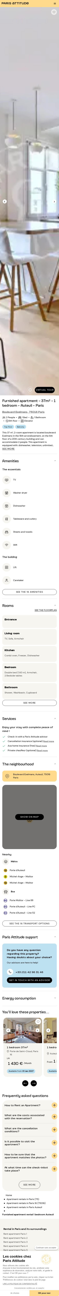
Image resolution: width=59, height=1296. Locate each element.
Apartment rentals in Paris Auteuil (24, 1207)
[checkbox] (54, 12)
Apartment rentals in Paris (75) (23, 1199)
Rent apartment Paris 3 (15, 1241)
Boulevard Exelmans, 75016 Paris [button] (23, 411)
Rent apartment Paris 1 (15, 1233)
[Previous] (4, 201)
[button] (29, 460)
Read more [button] (48, 741)
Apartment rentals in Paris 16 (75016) (26, 1203)
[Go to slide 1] (21, 1037)
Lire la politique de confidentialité (20, 1284)
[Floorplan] (30, 390)
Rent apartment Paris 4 (15, 1246)
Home (9, 1195)
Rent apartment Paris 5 (15, 1250)
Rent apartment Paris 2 (15, 1238)
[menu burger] (54, 3)
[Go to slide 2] (24, 1037)
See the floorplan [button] (46, 610)
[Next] (54, 201)
